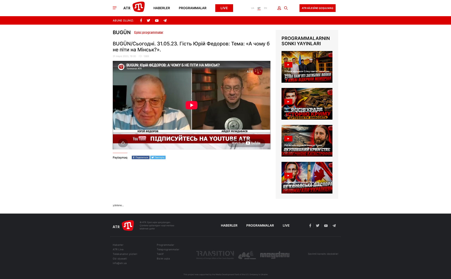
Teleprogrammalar (168, 249)
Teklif (160, 254)
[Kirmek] (279, 8)
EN (265, 8)
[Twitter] (158, 157)
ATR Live (118, 249)
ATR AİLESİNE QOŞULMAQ (317, 8)
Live (224, 8)
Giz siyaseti (120, 258)
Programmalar (192, 8)
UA (252, 8)
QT (259, 8)
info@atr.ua (120, 263)
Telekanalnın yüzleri (125, 254)
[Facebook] (141, 157)
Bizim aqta (163, 258)
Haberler (161, 8)
